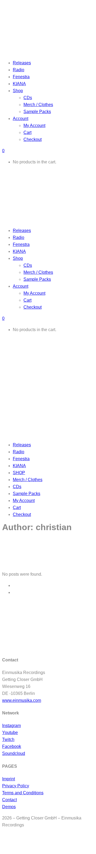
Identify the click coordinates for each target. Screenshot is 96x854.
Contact (9, 799)
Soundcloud (13, 753)
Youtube (10, 732)
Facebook (11, 746)
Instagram (11, 725)
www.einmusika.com (21, 700)
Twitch (8, 739)
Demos (9, 806)
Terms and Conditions (22, 793)
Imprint (8, 779)
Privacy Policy (15, 786)
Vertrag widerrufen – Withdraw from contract (41, 841)
